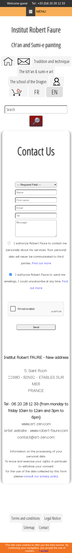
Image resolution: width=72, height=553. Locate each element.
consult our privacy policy (41, 475)
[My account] (56, 78)
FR (36, 92)
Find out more (41, 262)
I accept (43, 550)
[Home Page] (8, 57)
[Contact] (23, 57)
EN (55, 92)
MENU (40, 11)
